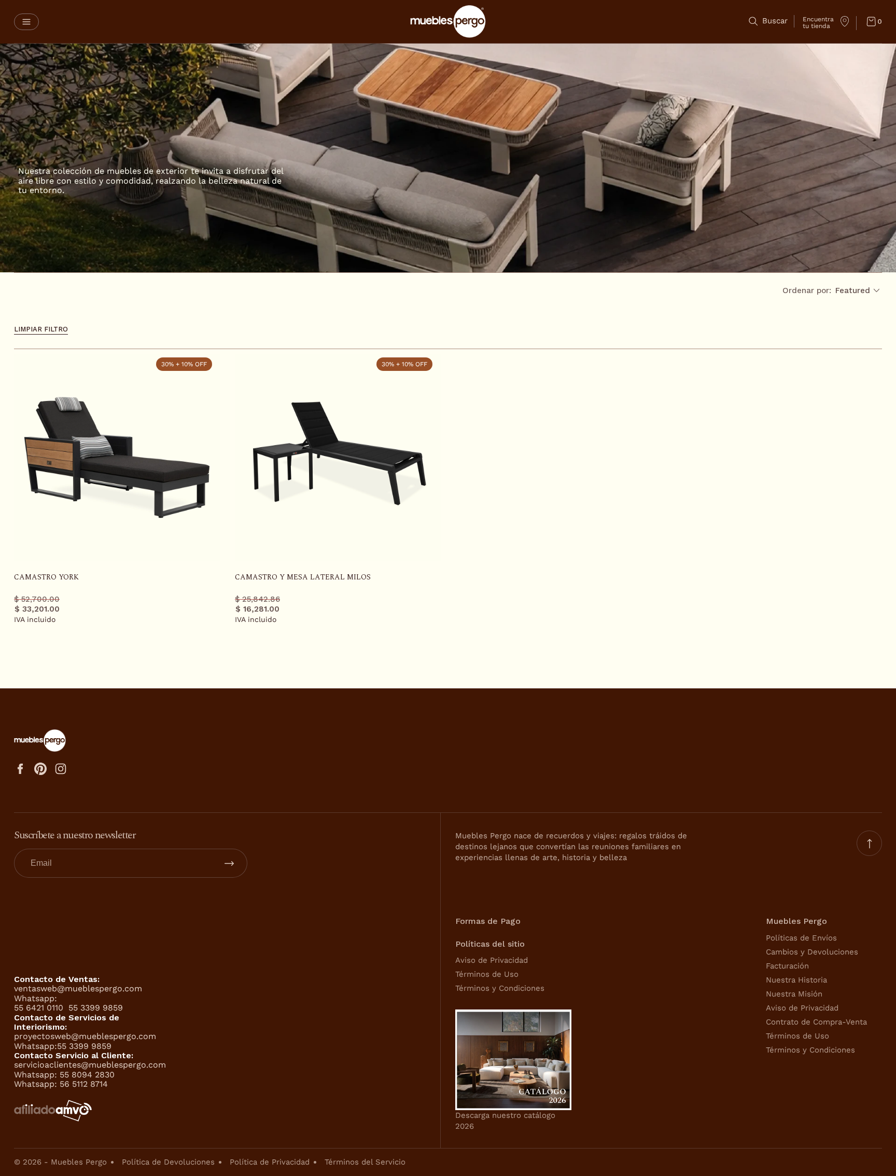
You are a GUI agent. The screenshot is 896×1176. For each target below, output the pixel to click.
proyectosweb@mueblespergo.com (85, 1036)
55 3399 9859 (95, 1008)
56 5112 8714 (84, 1084)
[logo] (448, 21)
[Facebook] (20, 769)
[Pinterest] (40, 769)
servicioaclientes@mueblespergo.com (90, 1065)
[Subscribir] (229, 863)
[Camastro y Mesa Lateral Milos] (338, 457)
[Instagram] (60, 769)
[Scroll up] (869, 843)
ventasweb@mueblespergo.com (78, 988)
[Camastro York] (117, 457)
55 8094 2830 (87, 1075)
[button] (26, 21)
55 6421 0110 (40, 1008)
